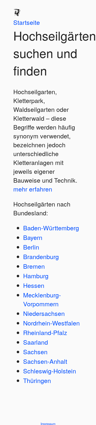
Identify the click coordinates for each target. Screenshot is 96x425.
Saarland (35, 341)
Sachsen (35, 351)
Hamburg (35, 275)
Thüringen (37, 380)
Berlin (31, 246)
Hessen (33, 285)
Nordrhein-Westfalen (51, 322)
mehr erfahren (32, 188)
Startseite (26, 22)
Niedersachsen (44, 313)
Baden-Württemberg (51, 227)
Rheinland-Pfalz (45, 332)
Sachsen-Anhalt (45, 361)
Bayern (32, 237)
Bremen (34, 266)
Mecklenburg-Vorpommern (42, 299)
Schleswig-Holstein (49, 370)
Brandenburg (41, 256)
